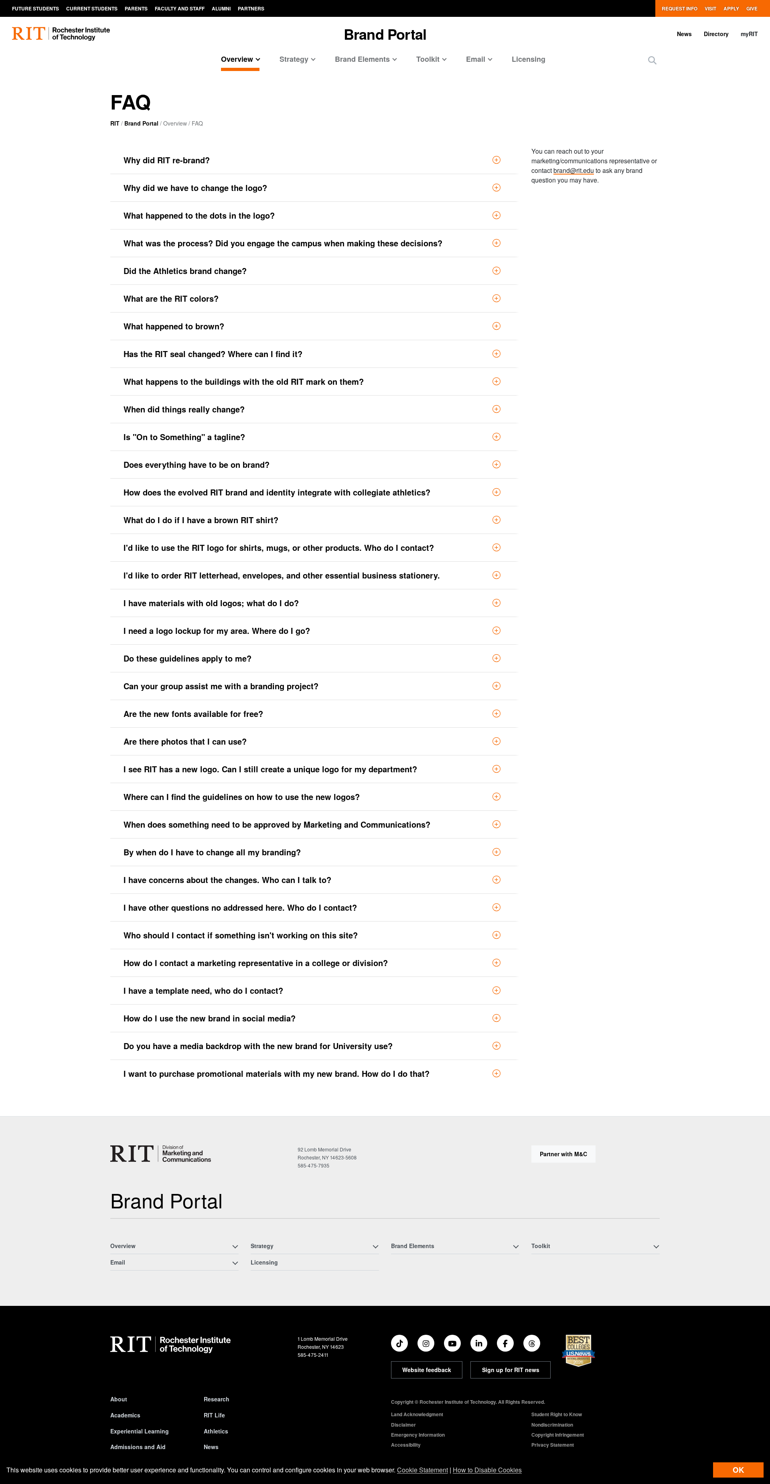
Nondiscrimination (552, 1424)
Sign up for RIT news (510, 1370)
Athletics (216, 1431)
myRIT (749, 34)
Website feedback (426, 1370)
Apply (731, 8)
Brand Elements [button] (362, 59)
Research (216, 1399)
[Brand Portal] (160, 1153)
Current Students (92, 8)
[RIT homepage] (61, 34)
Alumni (221, 8)
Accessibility (406, 1444)
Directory (716, 34)
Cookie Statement (422, 1469)
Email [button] (475, 59)
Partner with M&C (563, 1154)
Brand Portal (141, 123)
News (684, 34)
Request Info (679, 8)
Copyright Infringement (557, 1434)
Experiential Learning (139, 1431)
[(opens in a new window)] (399, 1343)
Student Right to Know (556, 1414)
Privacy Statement (552, 1444)
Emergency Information (418, 1434)
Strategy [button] (294, 59)
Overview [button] (237, 59)
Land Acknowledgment (417, 1414)
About (118, 1399)
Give (752, 8)
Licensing (528, 59)
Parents (136, 8)
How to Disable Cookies (487, 1469)
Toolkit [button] (428, 59)
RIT (115, 123)
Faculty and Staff (180, 8)
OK (738, 1469)
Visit (710, 8)
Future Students (35, 8)
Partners (251, 8)
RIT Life (214, 1415)
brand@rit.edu (573, 170)
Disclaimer (403, 1424)
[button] (652, 60)
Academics (125, 1415)
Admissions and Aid (138, 1447)
